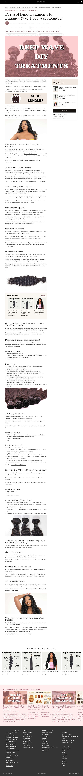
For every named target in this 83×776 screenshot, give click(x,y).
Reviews (44, 740)
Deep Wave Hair (36, 149)
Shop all (65, 110)
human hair (20, 151)
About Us (44, 742)
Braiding (64, 752)
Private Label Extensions (30, 154)
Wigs (63, 765)
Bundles (64, 751)
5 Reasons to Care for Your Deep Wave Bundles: (17, 28)
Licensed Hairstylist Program (49, 747)
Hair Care (64, 758)
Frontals (64, 756)
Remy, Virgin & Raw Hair (68, 740)
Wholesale (45, 736)
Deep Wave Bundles (10, 86)
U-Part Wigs (26, 743)
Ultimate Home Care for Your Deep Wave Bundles (50, 35)
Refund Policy (45, 749)
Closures (64, 754)
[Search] (5, 2)
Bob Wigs (25, 734)
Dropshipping (45, 734)
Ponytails (64, 761)
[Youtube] (76, 773)
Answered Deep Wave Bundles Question (21, 634)
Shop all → (43, 295)
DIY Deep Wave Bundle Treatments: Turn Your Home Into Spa (46, 28)
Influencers (45, 750)
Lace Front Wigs (27, 736)
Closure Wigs (26, 738)
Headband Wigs (27, 742)
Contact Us (45, 743)
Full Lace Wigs (26, 740)
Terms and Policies (41, 773)
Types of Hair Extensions (68, 735)
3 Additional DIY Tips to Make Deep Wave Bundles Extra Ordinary (21, 35)
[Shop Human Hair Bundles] (26, 98)
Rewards (44, 738)
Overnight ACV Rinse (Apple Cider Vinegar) (48, 31)
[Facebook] (70, 773)
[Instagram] (73, 773)
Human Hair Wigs (27, 732)
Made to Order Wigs (28, 747)
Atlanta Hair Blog (66, 749)
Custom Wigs (26, 745)
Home (6, 7)
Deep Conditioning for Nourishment (14, 31)
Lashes (64, 760)
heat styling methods (22, 574)
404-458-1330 (9, 757)
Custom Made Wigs (67, 742)
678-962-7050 (9, 766)
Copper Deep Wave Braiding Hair (36, 254)
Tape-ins (64, 763)
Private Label (10, 773)
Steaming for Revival (30, 31)
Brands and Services (47, 732)
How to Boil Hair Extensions (18, 465)
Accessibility (45, 745)
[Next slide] (78, 707)
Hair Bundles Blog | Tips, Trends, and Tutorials (19, 7)
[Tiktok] (79, 773)
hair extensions (26, 189)
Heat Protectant (34, 576)
